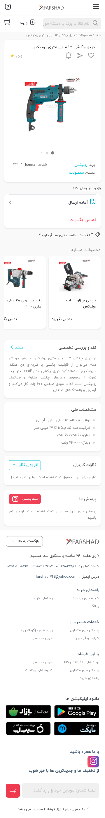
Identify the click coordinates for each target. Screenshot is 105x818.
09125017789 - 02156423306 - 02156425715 (41, 566)
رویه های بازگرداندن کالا (35, 630)
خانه (98, 35)
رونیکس (81, 165)
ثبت (13, 791)
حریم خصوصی (42, 638)
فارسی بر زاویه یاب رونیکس (81, 303)
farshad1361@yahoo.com (56, 577)
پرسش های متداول (84, 630)
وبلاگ (95, 606)
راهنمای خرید (42, 598)
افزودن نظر (28, 465)
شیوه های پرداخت (85, 598)
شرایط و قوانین (87, 638)
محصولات (85, 35)
